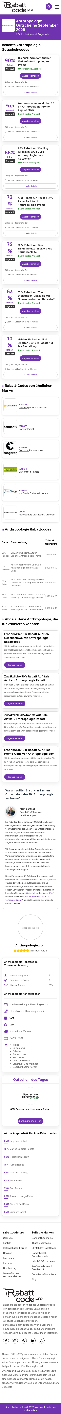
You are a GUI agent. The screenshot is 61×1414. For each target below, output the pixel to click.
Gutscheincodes (33, 406)
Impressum (9, 1258)
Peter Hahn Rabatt (16, 1156)
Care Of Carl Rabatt (17, 1204)
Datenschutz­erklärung (15, 1248)
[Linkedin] (33, 1340)
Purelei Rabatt (14, 1164)
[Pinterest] (24, 1340)
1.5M (11, 1017)
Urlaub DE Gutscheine (43, 1261)
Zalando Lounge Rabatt (19, 1196)
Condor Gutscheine (42, 1238)
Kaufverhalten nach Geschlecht (42, 1268)
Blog (34, 1279)
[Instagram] (15, 1340)
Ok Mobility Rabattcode (44, 1248)
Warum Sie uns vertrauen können (12, 1274)
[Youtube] (42, 1340)
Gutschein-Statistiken (44, 1274)
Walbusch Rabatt (16, 1172)
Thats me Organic (41, 1243)
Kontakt (7, 1243)
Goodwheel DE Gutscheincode (40, 1254)
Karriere (7, 1263)
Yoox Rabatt (13, 1180)
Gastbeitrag (9, 1268)
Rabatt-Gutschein (37, 513)
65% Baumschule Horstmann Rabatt (30, 1109)
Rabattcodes (31, 449)
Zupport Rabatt (15, 1212)
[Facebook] (6, 1340)
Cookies (7, 1253)
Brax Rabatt (13, 1188)
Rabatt (29, 470)
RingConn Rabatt (16, 1141)
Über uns (8, 1238)
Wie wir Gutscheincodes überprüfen (36, 893)
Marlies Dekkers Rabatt (19, 1148)
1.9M (11, 1024)
